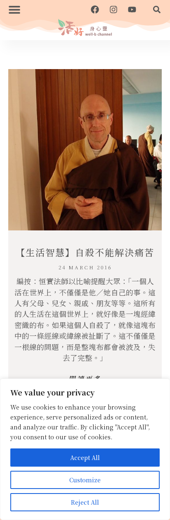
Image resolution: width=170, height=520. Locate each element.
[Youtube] (132, 9)
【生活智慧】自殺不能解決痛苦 (85, 252)
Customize (85, 480)
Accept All (85, 457)
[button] (14, 9)
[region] (85, 449)
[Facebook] (95, 9)
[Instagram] (113, 9)
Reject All (85, 502)
